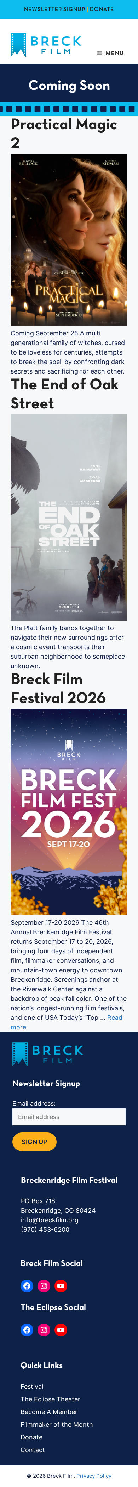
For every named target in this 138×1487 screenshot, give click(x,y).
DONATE (102, 9)
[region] (69, 1427)
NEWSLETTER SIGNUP (54, 9)
